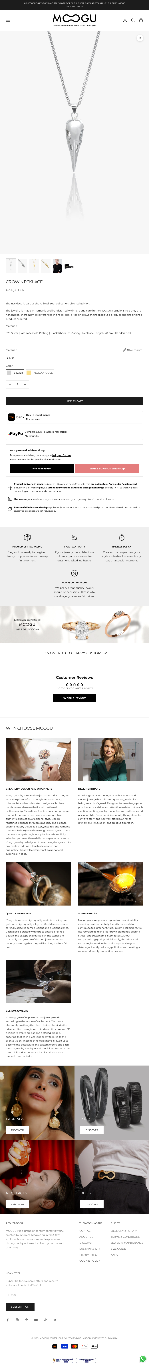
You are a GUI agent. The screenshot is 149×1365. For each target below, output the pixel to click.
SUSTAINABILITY (89, 1248)
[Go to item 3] (34, 265)
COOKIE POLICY (89, 1260)
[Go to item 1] (11, 265)
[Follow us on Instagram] (17, 1320)
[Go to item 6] (69, 265)
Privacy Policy (88, 1254)
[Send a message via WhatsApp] (143, 1359)
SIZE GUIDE (118, 1248)
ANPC (114, 1254)
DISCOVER (17, 1130)
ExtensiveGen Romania (104, 1338)
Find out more (33, 419)
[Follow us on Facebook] (7, 1320)
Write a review (74, 698)
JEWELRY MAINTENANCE (127, 1242)
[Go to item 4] (46, 265)
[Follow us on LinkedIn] (55, 1320)
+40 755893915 (42, 468)
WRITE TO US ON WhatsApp (107, 468)
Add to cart (75, 401)
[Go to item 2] (22, 265)
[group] (74, 624)
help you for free (61, 455)
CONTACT (85, 1230)
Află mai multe (32, 436)
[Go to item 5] (57, 265)
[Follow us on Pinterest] (26, 1320)
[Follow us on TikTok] (45, 1320)
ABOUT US (86, 1236)
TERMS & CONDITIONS (125, 1236)
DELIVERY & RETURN (124, 1230)
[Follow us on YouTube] (36, 1320)
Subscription (20, 1306)
